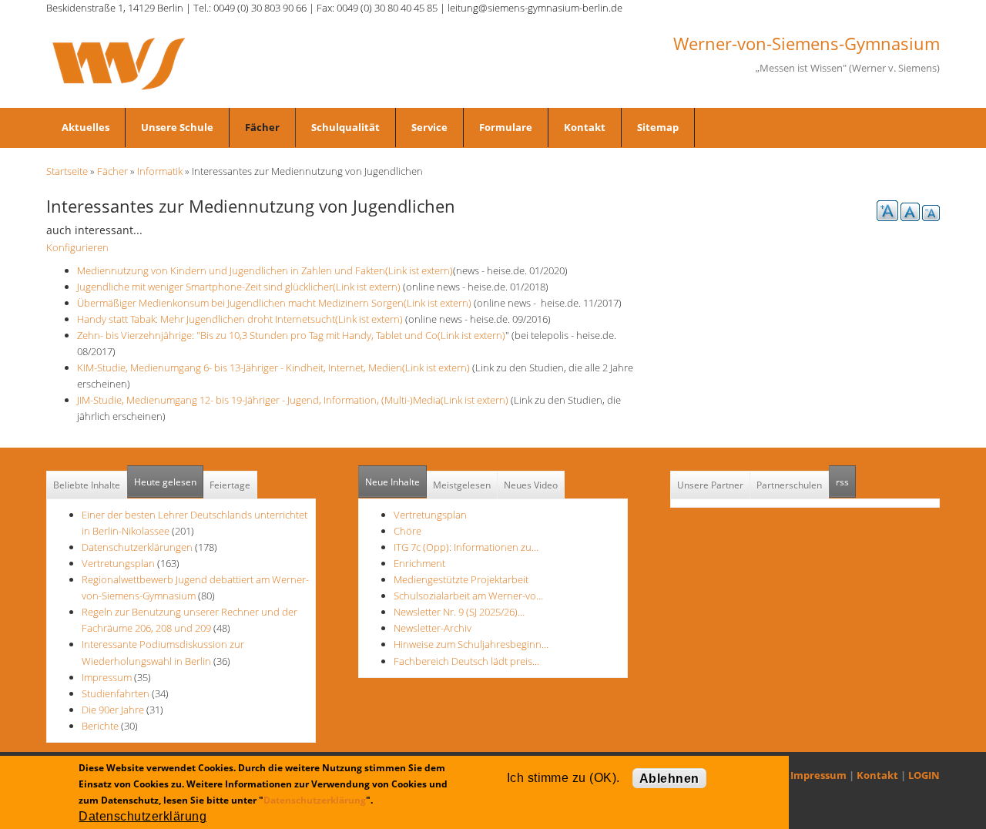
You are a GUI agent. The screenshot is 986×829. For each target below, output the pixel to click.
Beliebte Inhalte (86, 485)
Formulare (505, 127)
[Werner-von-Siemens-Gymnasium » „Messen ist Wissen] (118, 62)
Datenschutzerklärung (314, 800)
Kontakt (584, 127)
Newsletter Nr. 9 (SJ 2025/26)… (459, 612)
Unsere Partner (710, 485)
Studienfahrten (115, 693)
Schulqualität (345, 127)
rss (846, 481)
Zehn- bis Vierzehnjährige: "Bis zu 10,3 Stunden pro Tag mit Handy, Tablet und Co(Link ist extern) (291, 335)
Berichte (100, 726)
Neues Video (531, 485)
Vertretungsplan (118, 563)
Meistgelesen (462, 485)
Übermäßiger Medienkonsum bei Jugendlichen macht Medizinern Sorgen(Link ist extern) (274, 303)
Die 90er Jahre (113, 710)
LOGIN (924, 775)
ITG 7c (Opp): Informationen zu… (466, 547)
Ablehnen (669, 778)
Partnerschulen (789, 485)
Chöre (407, 531)
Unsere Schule (177, 127)
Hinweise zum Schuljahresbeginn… (471, 644)
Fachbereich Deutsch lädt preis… (466, 661)
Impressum (107, 677)
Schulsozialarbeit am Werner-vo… (468, 595)
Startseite (67, 171)
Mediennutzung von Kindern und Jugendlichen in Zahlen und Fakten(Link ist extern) (265, 270)
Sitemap (658, 127)
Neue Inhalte (392, 481)
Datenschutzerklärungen (137, 547)
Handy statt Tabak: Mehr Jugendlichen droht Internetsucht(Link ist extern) (240, 319)
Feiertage (230, 485)
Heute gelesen (165, 481)
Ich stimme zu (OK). (563, 777)
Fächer (262, 127)
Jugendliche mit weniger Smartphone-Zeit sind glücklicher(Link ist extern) (239, 287)
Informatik (160, 171)
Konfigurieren (77, 247)
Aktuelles (85, 127)
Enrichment (419, 563)
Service (429, 127)
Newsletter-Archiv (432, 628)
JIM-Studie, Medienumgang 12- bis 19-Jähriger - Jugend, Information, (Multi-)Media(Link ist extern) (292, 400)
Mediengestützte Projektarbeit (461, 579)
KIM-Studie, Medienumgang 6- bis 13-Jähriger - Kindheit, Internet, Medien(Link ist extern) (273, 367)
